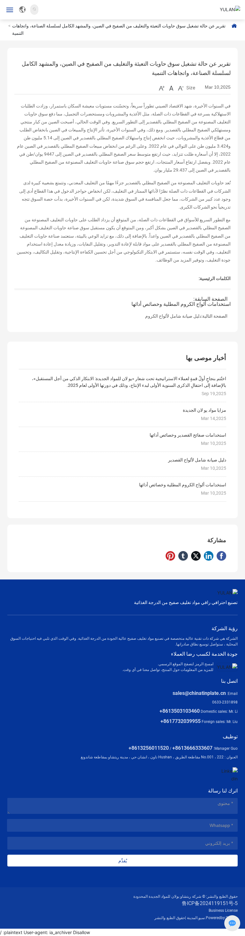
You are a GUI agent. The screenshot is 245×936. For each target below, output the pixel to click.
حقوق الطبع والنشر (169, 918)
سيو (201, 918)
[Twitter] (196, 556)
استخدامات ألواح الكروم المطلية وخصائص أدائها (181, 304)
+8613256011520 (149, 748)
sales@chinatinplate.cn (199, 693)
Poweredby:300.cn (222, 918)
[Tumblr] (183, 556)
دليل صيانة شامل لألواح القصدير (197, 459)
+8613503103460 (180, 711)
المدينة (192, 918)
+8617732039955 (180, 721)
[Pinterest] (170, 556)
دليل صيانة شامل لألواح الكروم (173, 316)
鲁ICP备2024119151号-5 (210, 903)
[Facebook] (221, 556)
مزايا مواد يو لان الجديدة (204, 410)
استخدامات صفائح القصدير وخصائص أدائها (188, 435)
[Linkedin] (208, 556)
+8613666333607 (192, 748)
